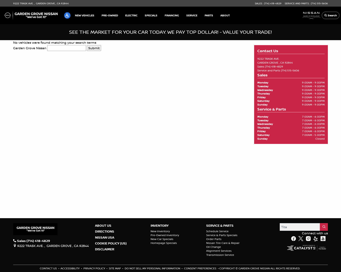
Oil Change (213, 247)
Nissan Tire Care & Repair (223, 243)
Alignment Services (219, 251)
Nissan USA (104, 237)
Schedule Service (217, 231)
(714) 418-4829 (274, 66)
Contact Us (49, 268)
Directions (104, 231)
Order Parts (213, 239)
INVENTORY (160, 225)
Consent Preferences (200, 268)
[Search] (324, 227)
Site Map (115, 268)
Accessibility (70, 268)
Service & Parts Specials (221, 235)
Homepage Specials (164, 243)
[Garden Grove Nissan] (31, 15)
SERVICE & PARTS (220, 225)
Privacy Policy (94, 268)
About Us (103, 225)
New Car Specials (162, 239)
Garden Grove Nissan (29, 48)
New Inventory (160, 231)
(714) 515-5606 (290, 70)
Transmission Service (220, 255)
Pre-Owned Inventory (165, 235)
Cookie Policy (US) (111, 243)
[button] (67, 15)
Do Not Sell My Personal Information (153, 268)
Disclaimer (104, 249)
